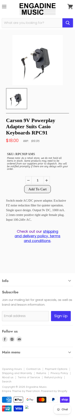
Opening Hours (12, 369)
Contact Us (33, 369)
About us (7, 377)
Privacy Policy (59, 373)
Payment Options (56, 369)
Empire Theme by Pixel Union (21, 391)
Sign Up (61, 315)
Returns (41, 373)
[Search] (67, 22)
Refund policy (53, 377)
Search (6, 381)
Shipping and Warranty (17, 373)
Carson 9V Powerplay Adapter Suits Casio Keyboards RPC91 (30, 127)
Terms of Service (29, 377)
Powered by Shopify (54, 391)
